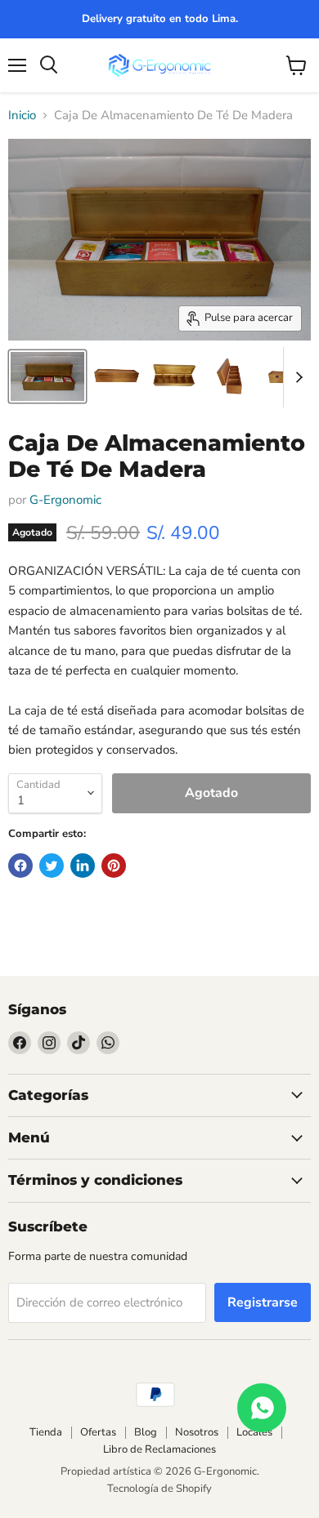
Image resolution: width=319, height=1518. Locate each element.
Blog (145, 1432)
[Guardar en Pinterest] (113, 865)
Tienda (45, 1432)
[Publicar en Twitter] (51, 865)
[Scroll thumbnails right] (296, 377)
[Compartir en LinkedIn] (82, 865)
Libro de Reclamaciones (159, 1449)
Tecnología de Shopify (159, 1488)
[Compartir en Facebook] (20, 865)
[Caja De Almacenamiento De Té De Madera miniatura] (47, 376)
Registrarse (262, 1302)
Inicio (22, 115)
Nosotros (196, 1432)
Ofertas (98, 1432)
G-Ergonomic (65, 500)
